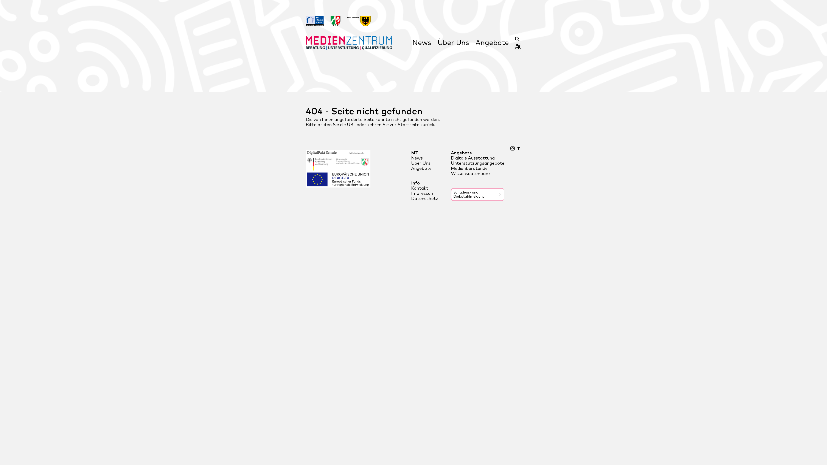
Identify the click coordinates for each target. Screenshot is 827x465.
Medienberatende (469, 168)
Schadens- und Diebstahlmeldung (469, 194)
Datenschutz (424, 199)
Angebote (492, 43)
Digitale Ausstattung (473, 158)
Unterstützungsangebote (477, 163)
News (421, 43)
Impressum (423, 193)
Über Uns (453, 43)
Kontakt (419, 188)
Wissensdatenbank (471, 174)
